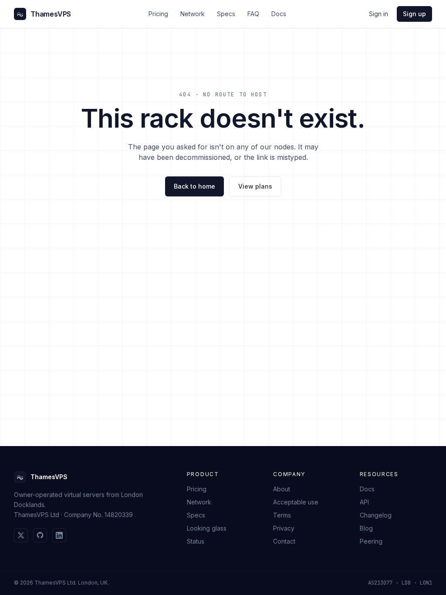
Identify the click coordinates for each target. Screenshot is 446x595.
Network (192, 13)
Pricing (158, 13)
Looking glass (206, 528)
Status (195, 541)
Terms (282, 515)
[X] (21, 535)
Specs (226, 13)
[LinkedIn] (59, 535)
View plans (255, 186)
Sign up (414, 13)
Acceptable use (295, 502)
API (364, 502)
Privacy (283, 528)
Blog (366, 528)
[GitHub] (40, 535)
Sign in (378, 13)
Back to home (194, 186)
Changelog (376, 515)
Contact (284, 541)
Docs (278, 13)
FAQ (253, 13)
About (281, 489)
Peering (371, 541)
